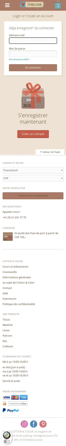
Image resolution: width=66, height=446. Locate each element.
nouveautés (10, 272)
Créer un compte (33, 134)
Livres (6, 330)
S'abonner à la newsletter (33, 195)
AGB (5, 293)
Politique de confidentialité (19, 304)
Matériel (7, 325)
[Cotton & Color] (33, 5)
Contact (7, 288)
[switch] (7, 441)
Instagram (24, 424)
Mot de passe (17, 48)
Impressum (9, 298)
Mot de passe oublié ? (19, 59)
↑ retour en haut (50, 152)
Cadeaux (8, 346)
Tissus (6, 319)
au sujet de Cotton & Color (19, 282)
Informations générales (17, 277)
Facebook (33, 424)
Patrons (7, 335)
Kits (5, 341)
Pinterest (43, 424)
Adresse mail (17, 35)
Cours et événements (15, 266)
